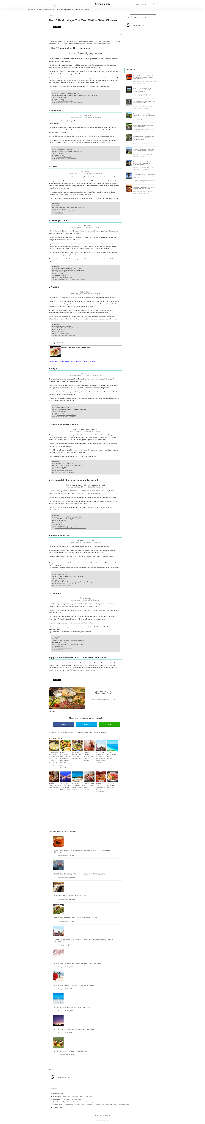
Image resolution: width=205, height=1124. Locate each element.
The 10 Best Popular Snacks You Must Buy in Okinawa (74, 985)
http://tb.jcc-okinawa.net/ (64, 157)
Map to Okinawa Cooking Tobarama (65, 159)
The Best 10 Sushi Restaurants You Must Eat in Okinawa (89, 786)
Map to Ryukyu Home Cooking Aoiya (65, 416)
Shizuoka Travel (76, 1099)
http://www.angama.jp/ (63, 333)
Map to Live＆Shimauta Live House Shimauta (68, 103)
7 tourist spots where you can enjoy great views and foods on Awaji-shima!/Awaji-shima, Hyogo (144, 176)
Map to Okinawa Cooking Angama (65, 335)
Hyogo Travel (95, 1102)
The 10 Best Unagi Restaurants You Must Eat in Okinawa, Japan (100, 787)
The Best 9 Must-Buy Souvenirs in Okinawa (70, 1051)
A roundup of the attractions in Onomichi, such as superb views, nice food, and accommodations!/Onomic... (143, 151)
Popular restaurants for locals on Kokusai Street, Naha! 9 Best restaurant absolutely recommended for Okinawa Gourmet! (65, 760)
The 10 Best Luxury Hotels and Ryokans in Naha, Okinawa (77, 786)
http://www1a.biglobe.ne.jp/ (65, 101)
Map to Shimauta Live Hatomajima (65, 472)
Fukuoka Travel (68, 1104)
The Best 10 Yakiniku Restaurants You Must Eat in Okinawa (88, 756)
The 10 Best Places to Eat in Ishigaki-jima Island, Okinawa (76, 755)
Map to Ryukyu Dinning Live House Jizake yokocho (70, 279)
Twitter (87, 724)
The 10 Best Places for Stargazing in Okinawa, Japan (74, 1029)
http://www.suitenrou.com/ (64, 648)
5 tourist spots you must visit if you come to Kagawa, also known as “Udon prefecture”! (144, 114)
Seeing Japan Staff (63, 945)
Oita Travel (89, 1104)
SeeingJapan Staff (63, 855)
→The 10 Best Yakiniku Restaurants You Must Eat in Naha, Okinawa (72, 361)
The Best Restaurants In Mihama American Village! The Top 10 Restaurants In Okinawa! (83, 851)
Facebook (64, 724)
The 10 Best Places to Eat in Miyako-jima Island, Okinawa (76, 918)
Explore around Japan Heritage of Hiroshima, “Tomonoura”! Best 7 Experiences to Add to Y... (142, 90)
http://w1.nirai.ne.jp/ (62, 526)
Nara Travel (86, 1102)
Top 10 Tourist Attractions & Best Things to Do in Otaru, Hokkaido (65, 786)
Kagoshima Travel (124, 1104)
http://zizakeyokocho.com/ (64, 277)
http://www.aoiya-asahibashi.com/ (66, 415)
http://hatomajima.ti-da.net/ (64, 471)
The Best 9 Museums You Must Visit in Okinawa (72, 1007)
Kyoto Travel (67, 1102)
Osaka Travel (76, 1102)
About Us (98, 1115)
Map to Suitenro (59, 650)
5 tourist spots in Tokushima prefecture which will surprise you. (143, 126)
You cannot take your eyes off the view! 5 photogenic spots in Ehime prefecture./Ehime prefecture (144, 103)
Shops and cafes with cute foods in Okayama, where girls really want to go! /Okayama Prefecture (143, 163)
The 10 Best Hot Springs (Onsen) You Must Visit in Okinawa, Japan (79, 874)
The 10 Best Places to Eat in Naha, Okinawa (111, 785)
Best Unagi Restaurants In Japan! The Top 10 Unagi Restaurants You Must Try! (144, 188)
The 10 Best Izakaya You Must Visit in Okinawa (54, 785)
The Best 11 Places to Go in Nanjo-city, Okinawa (111, 755)
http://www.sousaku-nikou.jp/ (65, 211)
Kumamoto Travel (111, 1104)
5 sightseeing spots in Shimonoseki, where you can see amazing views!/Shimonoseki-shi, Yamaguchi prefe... (144, 138)
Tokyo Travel (66, 1096)
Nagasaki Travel (79, 1104)
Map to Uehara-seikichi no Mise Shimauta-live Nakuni (70, 528)
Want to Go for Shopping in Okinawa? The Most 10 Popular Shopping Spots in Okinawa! (101, 757)
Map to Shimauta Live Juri (62, 585)
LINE (109, 724)
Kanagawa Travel (77, 1096)
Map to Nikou (59, 213)
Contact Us (106, 1115)
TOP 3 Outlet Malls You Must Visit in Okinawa (71, 896)
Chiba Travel (88, 1096)
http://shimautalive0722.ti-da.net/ (66, 584)
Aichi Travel (66, 1099)
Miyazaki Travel (99, 1104)
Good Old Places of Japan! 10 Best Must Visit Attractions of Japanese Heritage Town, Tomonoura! (143, 77)
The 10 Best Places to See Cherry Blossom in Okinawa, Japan (77, 963)
